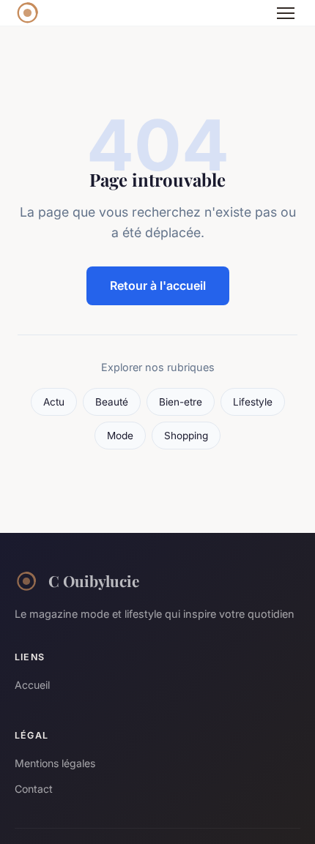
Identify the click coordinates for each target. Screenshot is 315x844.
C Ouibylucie (93, 580)
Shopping (186, 435)
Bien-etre (180, 402)
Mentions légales (55, 763)
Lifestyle (253, 402)
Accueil (32, 685)
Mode (120, 435)
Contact (34, 789)
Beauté (111, 402)
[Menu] (285, 13)
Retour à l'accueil (158, 285)
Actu (53, 402)
